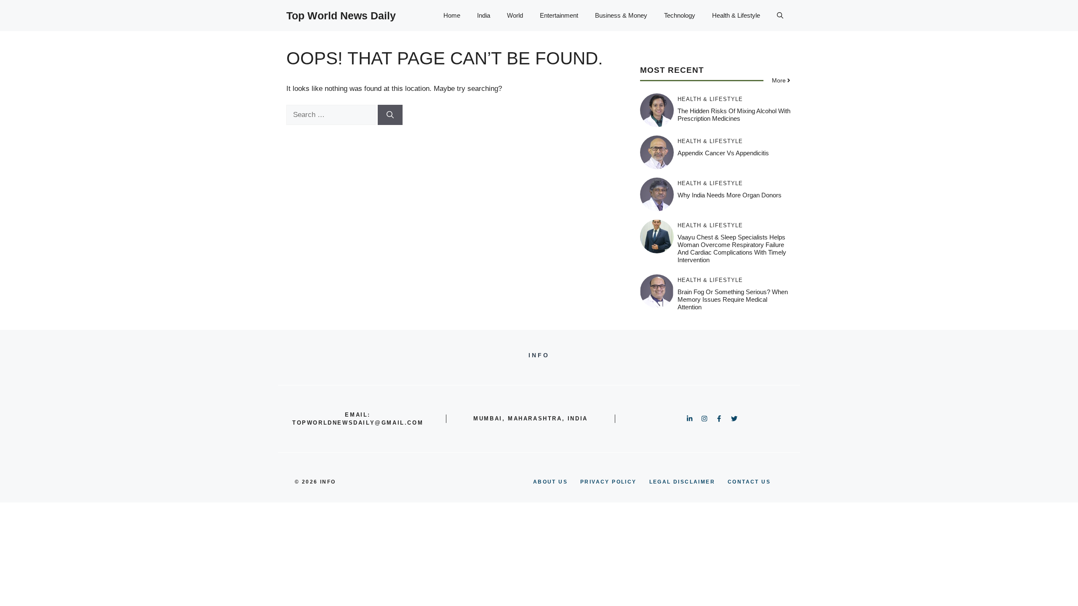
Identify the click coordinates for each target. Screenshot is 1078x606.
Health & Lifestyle (736, 15)
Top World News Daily (341, 15)
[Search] (390, 115)
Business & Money (621, 15)
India (483, 15)
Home (451, 15)
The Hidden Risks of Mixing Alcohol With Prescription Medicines (734, 114)
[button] (780, 15)
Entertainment (559, 15)
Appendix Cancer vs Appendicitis (723, 153)
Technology (679, 15)
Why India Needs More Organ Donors (730, 195)
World (515, 15)
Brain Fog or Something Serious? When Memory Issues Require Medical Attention (733, 299)
